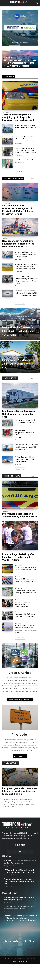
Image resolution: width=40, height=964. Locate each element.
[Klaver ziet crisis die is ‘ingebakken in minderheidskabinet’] (7, 603)
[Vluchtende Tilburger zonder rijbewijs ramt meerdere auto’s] (7, 580)
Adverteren (16, 941)
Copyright (20, 943)
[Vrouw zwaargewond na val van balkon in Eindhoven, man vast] (7, 568)
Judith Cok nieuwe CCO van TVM (25, 160)
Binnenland (18, 565)
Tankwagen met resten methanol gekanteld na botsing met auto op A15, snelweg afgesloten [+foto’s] (25, 139)
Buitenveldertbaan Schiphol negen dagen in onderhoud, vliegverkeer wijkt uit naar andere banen (19, 881)
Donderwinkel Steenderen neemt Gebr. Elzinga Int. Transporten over (19, 414)
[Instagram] (14, 852)
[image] (20, 655)
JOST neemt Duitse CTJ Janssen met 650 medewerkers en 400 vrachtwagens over (26, 447)
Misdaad (5, 511)
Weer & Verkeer (7, 112)
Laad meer (19, 171)
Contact (8, 941)
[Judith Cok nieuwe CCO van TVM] (7, 163)
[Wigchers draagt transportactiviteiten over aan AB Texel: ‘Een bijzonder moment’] (7, 433)
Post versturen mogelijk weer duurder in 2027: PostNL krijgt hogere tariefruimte (25, 459)
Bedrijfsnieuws (19, 162)
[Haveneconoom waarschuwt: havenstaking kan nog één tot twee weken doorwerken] (20, 227)
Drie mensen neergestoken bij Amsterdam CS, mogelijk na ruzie (20, 515)
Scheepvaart (6, 203)
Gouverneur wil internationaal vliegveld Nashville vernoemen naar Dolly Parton (25, 254)
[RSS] (25, 852)
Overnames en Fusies (21, 130)
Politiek (17, 600)
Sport (4, 552)
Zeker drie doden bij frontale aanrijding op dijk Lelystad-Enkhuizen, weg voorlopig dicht (18, 117)
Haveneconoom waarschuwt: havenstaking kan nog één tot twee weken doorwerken (19, 63)
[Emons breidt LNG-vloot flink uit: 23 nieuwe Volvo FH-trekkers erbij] (20, 357)
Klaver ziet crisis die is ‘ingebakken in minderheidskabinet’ (22, 604)
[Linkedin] (20, 852)
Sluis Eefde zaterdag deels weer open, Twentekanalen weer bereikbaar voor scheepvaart (26, 266)
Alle (26, 77)
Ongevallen (18, 143)
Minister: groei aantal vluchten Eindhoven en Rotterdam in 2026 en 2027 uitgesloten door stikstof (26, 293)
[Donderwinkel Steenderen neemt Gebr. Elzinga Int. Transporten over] (7, 128)
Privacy (31, 941)
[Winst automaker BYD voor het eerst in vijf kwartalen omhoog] (7, 615)
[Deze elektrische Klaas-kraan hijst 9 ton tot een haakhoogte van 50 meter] (20, 324)
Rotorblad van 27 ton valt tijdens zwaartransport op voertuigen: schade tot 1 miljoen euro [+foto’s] (25, 150)
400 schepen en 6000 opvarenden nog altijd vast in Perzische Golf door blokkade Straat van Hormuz (18, 209)
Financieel (18, 464)
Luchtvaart (18, 259)
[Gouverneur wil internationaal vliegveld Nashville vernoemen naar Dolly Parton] (7, 254)
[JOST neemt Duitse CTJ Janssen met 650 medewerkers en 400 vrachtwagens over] (7, 447)
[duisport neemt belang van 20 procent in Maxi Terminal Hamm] (7, 422)
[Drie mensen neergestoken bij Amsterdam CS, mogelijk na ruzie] (20, 495)
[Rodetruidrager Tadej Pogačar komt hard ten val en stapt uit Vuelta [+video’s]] (20, 535)
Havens (5, 238)
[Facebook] (9, 852)
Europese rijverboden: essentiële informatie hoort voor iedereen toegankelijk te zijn (20, 791)
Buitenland (18, 588)
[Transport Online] (20, 2)
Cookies (24, 941)
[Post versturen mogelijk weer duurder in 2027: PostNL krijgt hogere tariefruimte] (7, 459)
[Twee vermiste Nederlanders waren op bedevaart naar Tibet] (7, 591)
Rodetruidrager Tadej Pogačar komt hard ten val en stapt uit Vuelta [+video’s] (18, 557)
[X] (31, 852)
